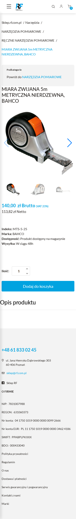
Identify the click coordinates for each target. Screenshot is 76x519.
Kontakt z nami (11, 495)
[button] (69, 142)
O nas (5, 470)
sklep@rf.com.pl (16, 373)
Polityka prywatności (15, 453)
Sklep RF (11, 383)
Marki (5, 503)
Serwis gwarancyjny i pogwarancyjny (25, 487)
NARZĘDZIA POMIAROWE (42, 77)
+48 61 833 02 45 (19, 350)
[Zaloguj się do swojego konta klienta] (61, 7)
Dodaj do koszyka (38, 286)
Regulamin (8, 462)
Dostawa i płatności (14, 478)
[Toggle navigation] (9, 6)
